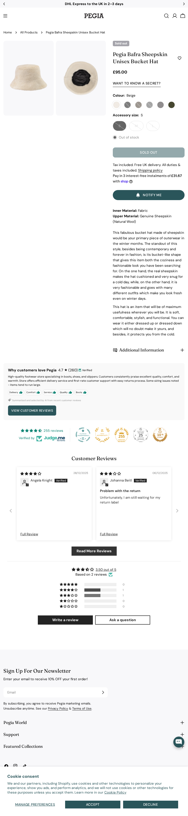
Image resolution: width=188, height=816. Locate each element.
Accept (93, 804)
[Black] (127, 105)
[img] (30, 473)
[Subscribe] (103, 692)
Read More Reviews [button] (94, 551)
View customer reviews (32, 410)
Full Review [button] (29, 534)
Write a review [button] (65, 619)
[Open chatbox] (178, 742)
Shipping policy (150, 170)
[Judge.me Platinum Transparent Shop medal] (83, 434)
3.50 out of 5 (106, 569)
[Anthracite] (149, 105)
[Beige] (116, 105)
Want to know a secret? (137, 83)
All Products (29, 32)
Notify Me (152, 195)
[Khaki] (171, 105)
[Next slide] (177, 511)
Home (7, 32)
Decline (150, 804)
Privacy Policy (58, 708)
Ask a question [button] (122, 619)
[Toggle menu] (5, 15)
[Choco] (138, 105)
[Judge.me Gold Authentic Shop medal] (102, 434)
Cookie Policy (115, 792)
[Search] (166, 15)
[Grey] (160, 105)
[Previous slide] (10, 511)
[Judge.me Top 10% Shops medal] (160, 434)
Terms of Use (81, 708)
